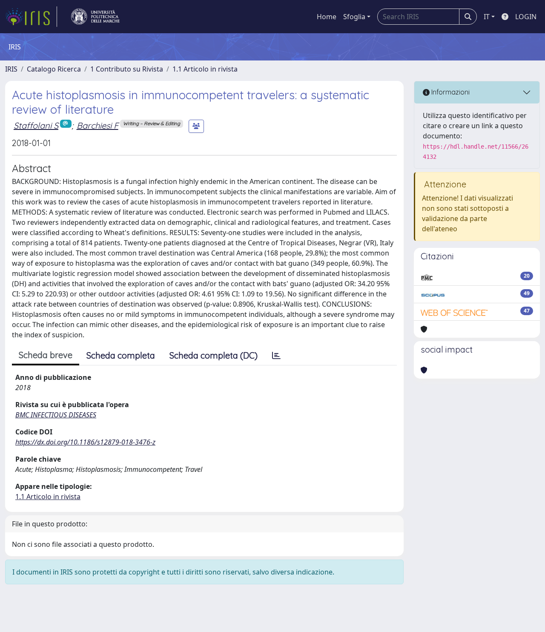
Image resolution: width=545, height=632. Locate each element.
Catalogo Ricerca (54, 69)
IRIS (11, 69)
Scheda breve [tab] (45, 355)
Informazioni (450, 92)
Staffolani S (36, 125)
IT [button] (487, 16)
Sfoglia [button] (354, 16)
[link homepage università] (95, 16)
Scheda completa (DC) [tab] (213, 355)
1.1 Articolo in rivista (205, 69)
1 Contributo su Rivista (126, 69)
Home (326, 16)
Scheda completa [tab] (120, 355)
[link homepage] (31, 16)
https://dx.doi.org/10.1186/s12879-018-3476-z (85, 442)
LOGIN (525, 16)
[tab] (276, 356)
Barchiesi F (97, 125)
